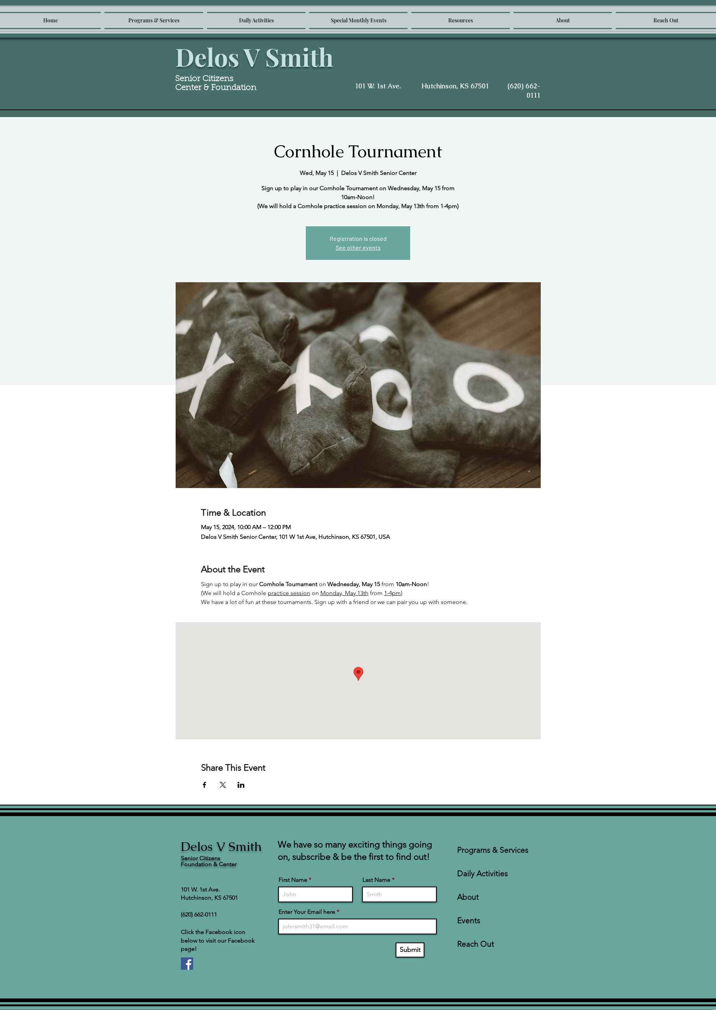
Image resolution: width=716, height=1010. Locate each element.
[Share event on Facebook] (204, 785)
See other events (358, 247)
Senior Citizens (205, 79)
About (468, 897)
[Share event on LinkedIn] (241, 785)
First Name (293, 880)
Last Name (376, 880)
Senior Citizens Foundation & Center (209, 861)
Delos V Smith (254, 56)
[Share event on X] (222, 785)
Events (468, 920)
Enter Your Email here (307, 912)
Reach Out (475, 943)
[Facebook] (187, 963)
